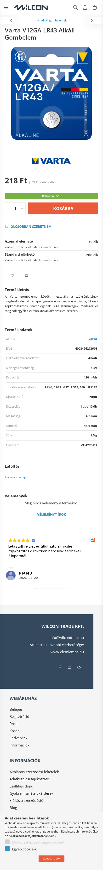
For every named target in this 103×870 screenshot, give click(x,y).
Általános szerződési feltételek (34, 772)
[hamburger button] (6, 7)
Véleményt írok (51, 514)
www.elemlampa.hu (67, 651)
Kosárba (63, 208)
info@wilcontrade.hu (67, 637)
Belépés (16, 709)
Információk (19, 745)
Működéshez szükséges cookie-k (38, 842)
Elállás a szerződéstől (27, 800)
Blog (13, 807)
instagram (69, 667)
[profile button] (85, 7)
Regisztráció (19, 716)
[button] (12, 275)
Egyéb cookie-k (24, 849)
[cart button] (94, 7)
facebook (60, 667)
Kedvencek (18, 738)
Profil (14, 723)
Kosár (14, 731)
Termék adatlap (15, 477)
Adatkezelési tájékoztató (29, 779)
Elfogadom (51, 859)
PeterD (25, 573)
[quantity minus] (8, 208)
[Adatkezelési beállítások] (79, 667)
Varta (92, 339)
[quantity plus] (21, 208)
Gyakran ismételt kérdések (31, 793)
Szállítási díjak (21, 786)
